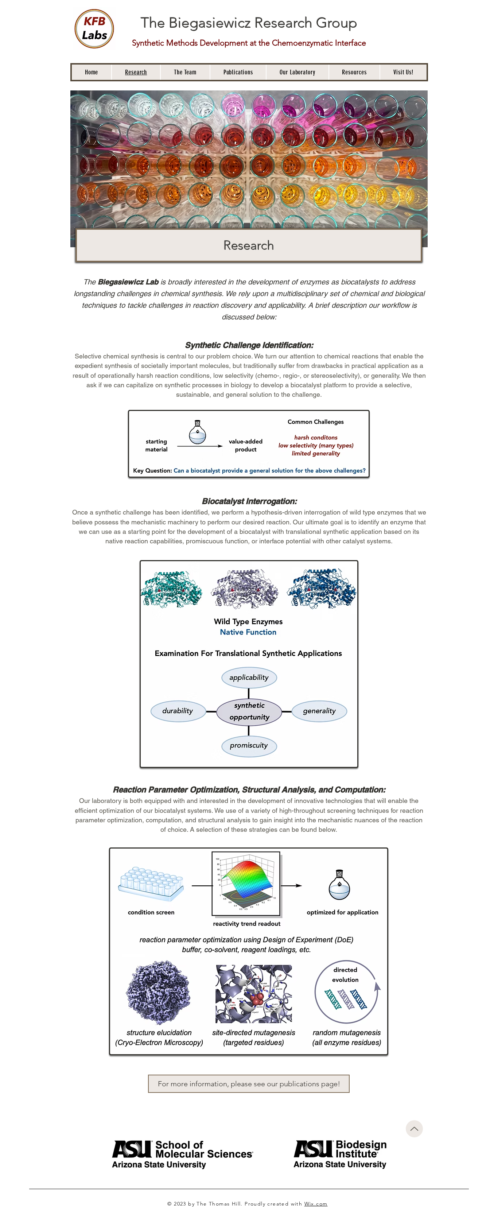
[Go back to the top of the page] (414, 1128)
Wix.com (316, 1203)
